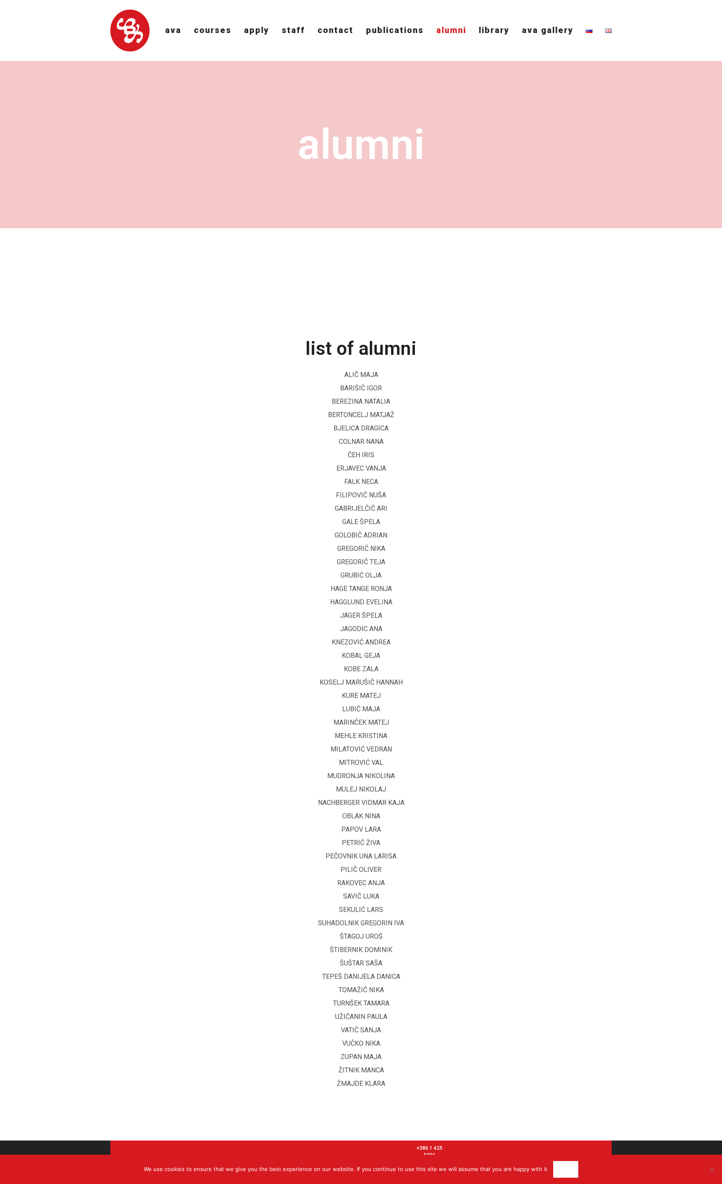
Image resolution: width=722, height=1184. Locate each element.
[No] (711, 1169)
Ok (565, 1169)
